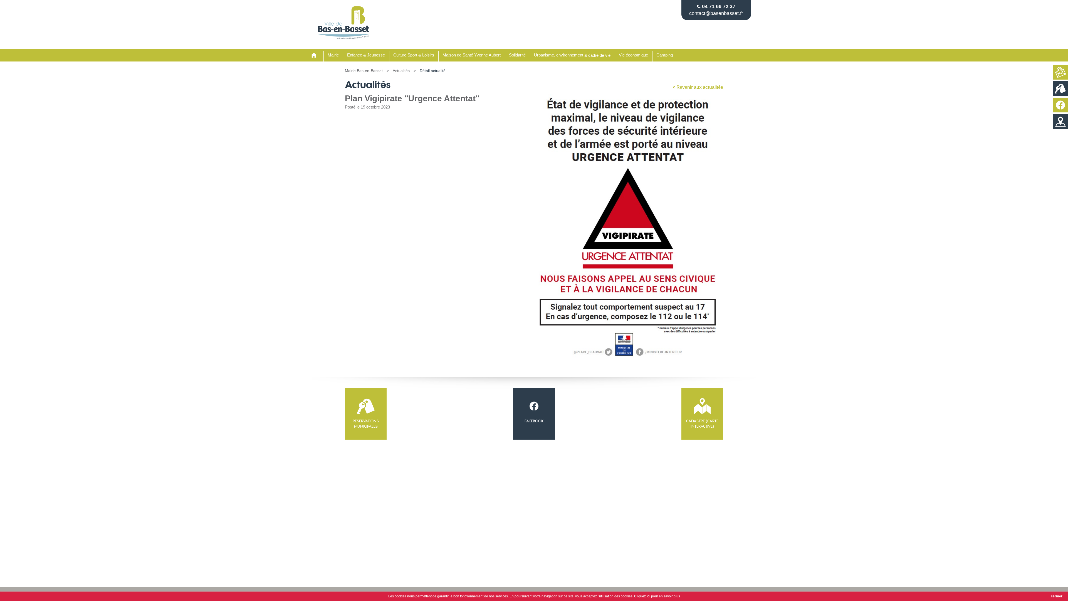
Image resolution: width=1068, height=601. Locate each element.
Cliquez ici (642, 596)
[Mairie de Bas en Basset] (343, 39)
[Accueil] (313, 55)
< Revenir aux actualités (698, 87)
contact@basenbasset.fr (716, 13)
